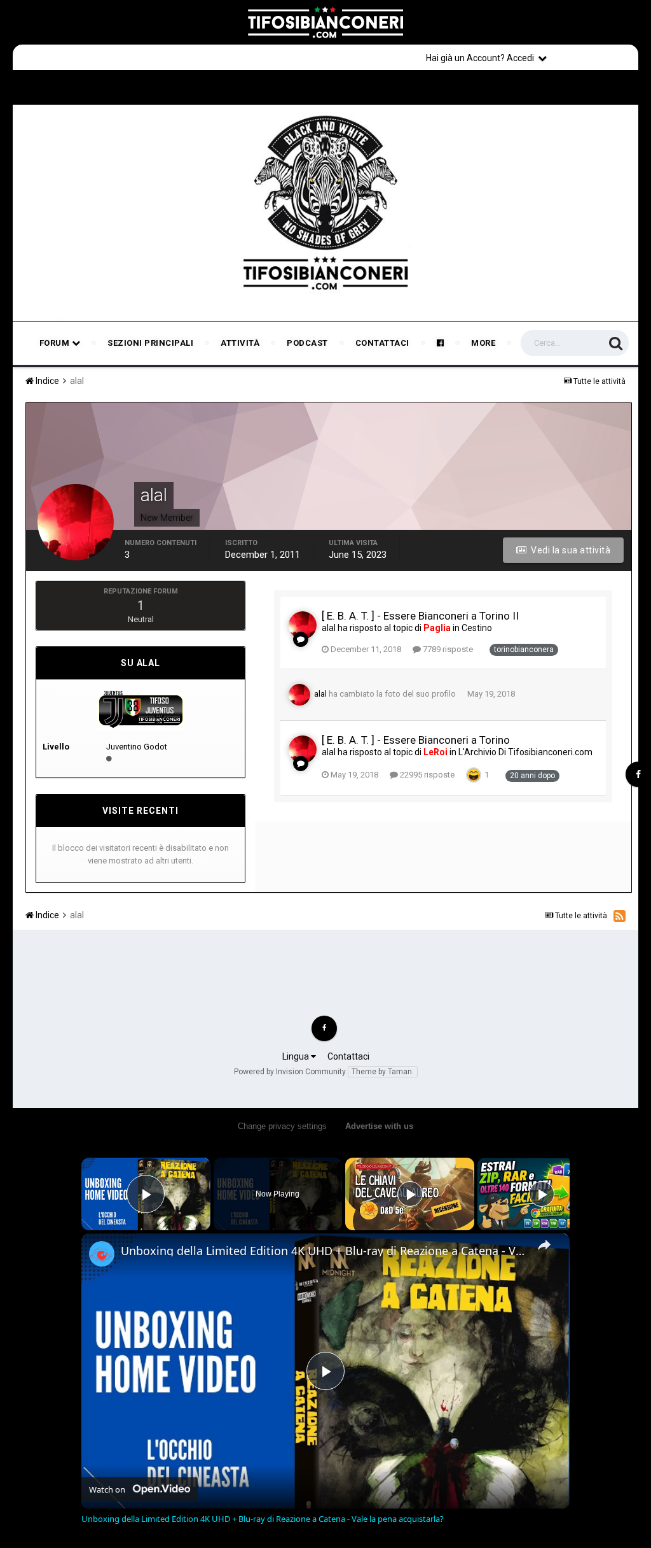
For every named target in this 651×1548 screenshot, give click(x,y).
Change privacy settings (282, 1126)
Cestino (477, 628)
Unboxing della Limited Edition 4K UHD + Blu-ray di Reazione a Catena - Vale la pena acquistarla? (323, 1250)
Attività (240, 343)
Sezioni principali (150, 343)
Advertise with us (379, 1126)
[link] (101, 1254)
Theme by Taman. (383, 1071)
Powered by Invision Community (290, 1071)
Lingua (296, 1056)
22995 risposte (426, 774)
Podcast (307, 343)
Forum (55, 343)
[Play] (410, 1194)
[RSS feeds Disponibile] (619, 916)
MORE (483, 343)
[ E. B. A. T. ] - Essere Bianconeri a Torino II (420, 615)
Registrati (595, 57)
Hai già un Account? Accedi (482, 58)
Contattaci (382, 343)
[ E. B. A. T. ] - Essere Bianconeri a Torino (416, 740)
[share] (544, 1244)
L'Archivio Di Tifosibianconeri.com (525, 752)
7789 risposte (447, 649)
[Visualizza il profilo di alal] (302, 625)
